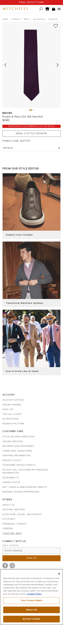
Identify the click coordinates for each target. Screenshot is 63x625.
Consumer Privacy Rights (18, 465)
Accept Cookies (31, 619)
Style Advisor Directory (18, 437)
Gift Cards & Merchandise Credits (24, 487)
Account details (13, 400)
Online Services (12, 441)
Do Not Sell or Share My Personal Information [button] (25, 471)
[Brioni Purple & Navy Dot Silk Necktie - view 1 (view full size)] (31, 64)
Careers (7, 529)
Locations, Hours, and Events (22, 514)
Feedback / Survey (14, 524)
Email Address (10, 545)
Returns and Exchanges (18, 446)
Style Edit (9, 519)
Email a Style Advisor (31, 133)
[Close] (59, 573)
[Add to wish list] (55, 26)
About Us (8, 505)
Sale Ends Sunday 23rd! (31, 2)
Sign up (31, 558)
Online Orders (11, 405)
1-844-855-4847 (12, 533)
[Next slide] (58, 64)
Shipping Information (16, 456)
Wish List (8, 409)
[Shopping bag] (53, 9)
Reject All (31, 610)
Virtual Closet (12, 414)
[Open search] (41, 9)
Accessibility (10, 478)
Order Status (11, 482)
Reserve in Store (13, 424)
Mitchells (15, 9)
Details (8, 148)
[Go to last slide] (5, 64)
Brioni (7, 113)
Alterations (10, 419)
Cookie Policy (34, 594)
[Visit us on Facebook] (5, 565)
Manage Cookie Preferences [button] (21, 492)
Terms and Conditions (17, 451)
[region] (31, 597)
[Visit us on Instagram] (12, 565)
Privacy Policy (12, 460)
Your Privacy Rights (31, 601)
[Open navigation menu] (59, 9)
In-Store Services (13, 510)
